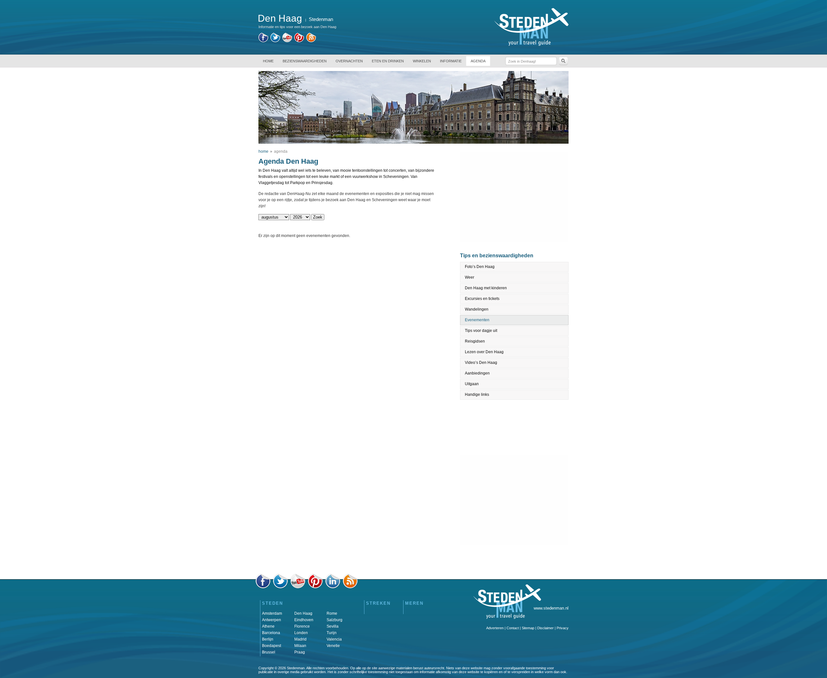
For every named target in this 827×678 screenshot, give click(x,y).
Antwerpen (271, 620)
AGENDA (478, 61)
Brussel (268, 652)
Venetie (333, 645)
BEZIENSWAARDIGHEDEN (305, 61)
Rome (332, 613)
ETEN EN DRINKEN (388, 61)
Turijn (332, 633)
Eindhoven (303, 620)
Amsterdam (272, 613)
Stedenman (321, 19)
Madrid (300, 639)
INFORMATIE (451, 61)
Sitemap (528, 628)
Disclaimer (545, 628)
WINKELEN (422, 61)
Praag (299, 652)
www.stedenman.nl (551, 608)
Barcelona (271, 633)
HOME (268, 61)
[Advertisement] (514, 197)
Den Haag (303, 613)
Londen (301, 633)
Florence (302, 626)
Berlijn (267, 639)
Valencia (334, 639)
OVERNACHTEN (349, 61)
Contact (513, 628)
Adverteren (495, 628)
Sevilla (333, 626)
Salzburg (334, 620)
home (263, 151)
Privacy (563, 628)
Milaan (300, 645)
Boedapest (271, 645)
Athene (268, 626)
